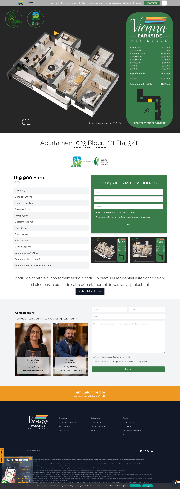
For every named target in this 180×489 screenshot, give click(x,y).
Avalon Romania (64, 426)
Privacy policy (147, 486)
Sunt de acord (135, 486)
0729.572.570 (152, 3)
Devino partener (2, 455)
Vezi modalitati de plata (90, 291)
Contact (139, 3)
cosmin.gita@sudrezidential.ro (71, 370)
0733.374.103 (33, 366)
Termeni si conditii (129, 422)
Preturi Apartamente (95, 3)
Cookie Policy (127, 426)
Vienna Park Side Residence (68, 422)
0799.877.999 (70, 366)
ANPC (125, 435)
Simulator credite (90, 392)
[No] (177, 486)
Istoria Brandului (57, 3)
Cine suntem (63, 418)
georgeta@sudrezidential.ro (33, 370)
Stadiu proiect (128, 3)
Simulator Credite (64, 430)
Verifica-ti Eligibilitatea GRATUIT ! (90, 396)
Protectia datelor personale (132, 430)
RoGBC (82, 3)
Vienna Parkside (71, 3)
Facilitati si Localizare (113, 3)
